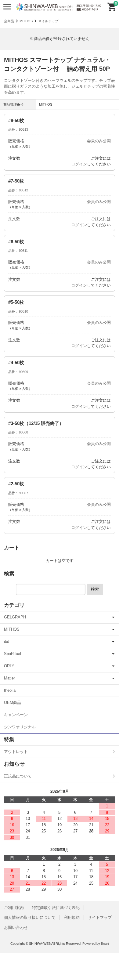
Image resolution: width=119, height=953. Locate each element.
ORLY (9, 666)
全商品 (9, 21)
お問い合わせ (16, 927)
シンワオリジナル (20, 727)
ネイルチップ (48, 21)
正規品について (18, 776)
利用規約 (72, 917)
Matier (9, 678)
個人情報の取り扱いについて (30, 917)
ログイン (79, 164)
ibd (6, 641)
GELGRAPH (15, 617)
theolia (10, 690)
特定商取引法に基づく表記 (56, 907)
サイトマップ (100, 917)
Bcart (105, 943)
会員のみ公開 (99, 141)
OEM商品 (12, 702)
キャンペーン (16, 714)
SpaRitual (12, 653)
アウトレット (16, 751)
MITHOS (26, 21)
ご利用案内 (14, 907)
